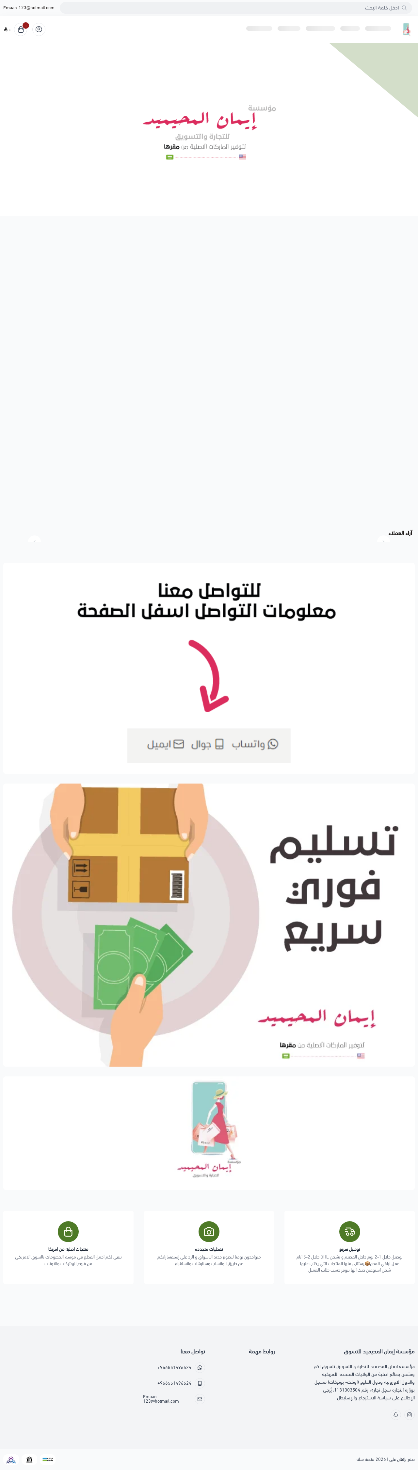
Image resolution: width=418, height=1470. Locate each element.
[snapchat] (396, 1415)
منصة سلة (366, 1459)
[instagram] (409, 1415)
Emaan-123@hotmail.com (29, 7)
